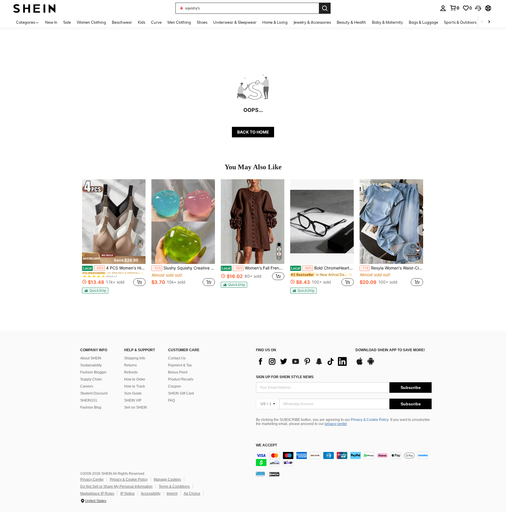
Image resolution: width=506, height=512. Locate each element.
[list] (303, 361)
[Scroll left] (482, 22)
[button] (478, 8)
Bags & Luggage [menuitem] (423, 22)
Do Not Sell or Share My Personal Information (116, 486)
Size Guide (133, 393)
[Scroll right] (489, 22)
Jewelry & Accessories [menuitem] (312, 22)
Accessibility (150, 493)
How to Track (134, 386)
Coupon (174, 386)
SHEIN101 (88, 400)
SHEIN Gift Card (181, 393)
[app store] (359, 364)
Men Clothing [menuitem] (179, 22)
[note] (114, 258)
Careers (86, 386)
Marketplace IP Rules (97, 493)
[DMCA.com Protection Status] (274, 474)
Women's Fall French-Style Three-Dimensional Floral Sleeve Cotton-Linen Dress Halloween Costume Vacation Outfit (253, 268)
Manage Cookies (167, 479)
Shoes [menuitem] (202, 22)
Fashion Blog (90, 407)
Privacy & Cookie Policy (370, 420)
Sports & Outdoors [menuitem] (460, 22)
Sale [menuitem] (67, 22)
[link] (454, 7)
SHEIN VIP (132, 400)
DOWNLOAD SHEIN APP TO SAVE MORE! (390, 350)
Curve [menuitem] (156, 22)
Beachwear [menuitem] (122, 22)
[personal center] (443, 8)
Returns (130, 365)
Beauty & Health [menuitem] (351, 22)
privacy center (336, 424)
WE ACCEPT (266, 445)
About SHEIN (90, 358)
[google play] (371, 364)
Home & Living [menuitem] (275, 22)
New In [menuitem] (51, 22)
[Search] (325, 8)
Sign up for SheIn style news (285, 377)
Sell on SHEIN (135, 407)
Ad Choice (192, 493)
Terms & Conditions (174, 486)
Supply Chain (91, 379)
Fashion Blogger (93, 372)
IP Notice (127, 493)
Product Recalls (180, 379)
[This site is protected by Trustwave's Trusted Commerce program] (260, 474)
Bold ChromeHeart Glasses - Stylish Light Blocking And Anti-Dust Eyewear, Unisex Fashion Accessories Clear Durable (322, 268)
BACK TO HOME (253, 131)
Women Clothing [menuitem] (91, 22)
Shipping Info (134, 358)
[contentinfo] (344, 459)
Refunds (131, 372)
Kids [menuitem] (141, 22)
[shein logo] (34, 8)
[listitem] (114, 236)
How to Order (134, 379)
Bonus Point (177, 372)
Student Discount (93, 393)
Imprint (172, 493)
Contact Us (177, 358)
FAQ (171, 400)
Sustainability (91, 365)
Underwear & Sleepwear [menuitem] (235, 22)
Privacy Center (92, 479)
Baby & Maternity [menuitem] (387, 22)
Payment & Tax (180, 365)
